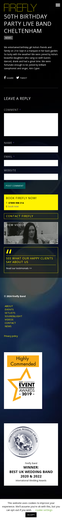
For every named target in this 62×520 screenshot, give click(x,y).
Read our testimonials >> (19, 268)
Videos (9, 319)
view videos (15, 225)
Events (9, 309)
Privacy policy (11, 336)
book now (13, 206)
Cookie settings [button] (43, 510)
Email (9, 156)
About (9, 306)
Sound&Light (13, 316)
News (8, 37)
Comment (12, 110)
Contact (10, 322)
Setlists (10, 312)
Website (10, 170)
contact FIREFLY (19, 216)
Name (9, 143)
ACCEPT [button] (31, 514)
